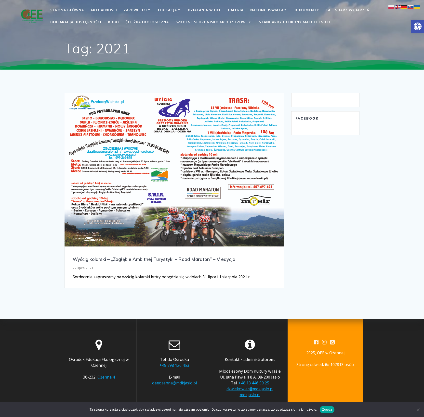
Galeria (235, 10)
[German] (404, 6)
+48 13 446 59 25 (253, 383)
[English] (398, 6)
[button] (417, 26)
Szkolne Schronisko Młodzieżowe (212, 22)
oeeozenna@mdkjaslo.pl (174, 383)
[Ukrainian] (417, 6)
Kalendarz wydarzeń (348, 10)
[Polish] (391, 6)
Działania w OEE (204, 10)
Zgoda (327, 409)
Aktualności (104, 10)
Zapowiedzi (135, 10)
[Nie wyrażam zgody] (417, 409)
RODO (113, 22)
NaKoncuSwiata (267, 10)
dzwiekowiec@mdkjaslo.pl (249, 389)
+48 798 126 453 (174, 365)
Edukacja (167, 10)
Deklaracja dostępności (75, 22)
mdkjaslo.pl (250, 394)
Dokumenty (307, 10)
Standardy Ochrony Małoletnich (294, 22)
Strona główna (67, 10)
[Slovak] (411, 6)
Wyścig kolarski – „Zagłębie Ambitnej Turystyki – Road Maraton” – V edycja (154, 259)
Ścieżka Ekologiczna (147, 22)
